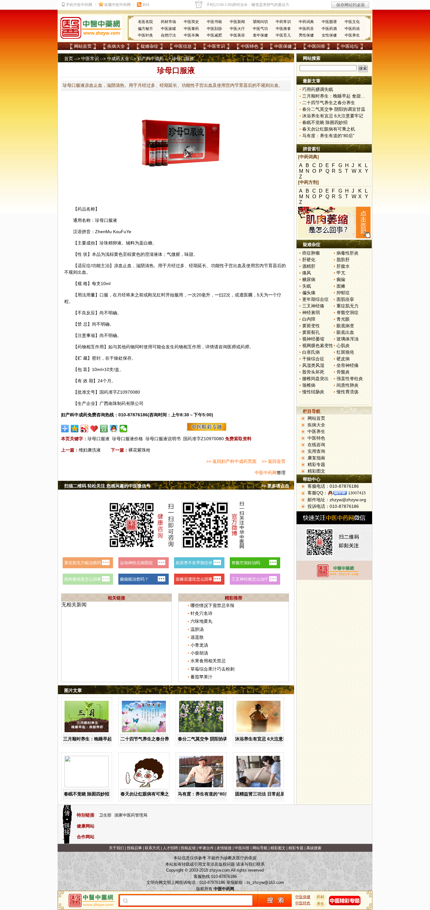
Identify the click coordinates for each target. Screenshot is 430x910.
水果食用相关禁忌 (208, 660)
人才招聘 (170, 848)
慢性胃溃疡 (348, 391)
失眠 (306, 286)
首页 (68, 58)
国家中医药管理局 (131, 815)
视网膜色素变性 (317, 345)
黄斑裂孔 (311, 332)
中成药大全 (118, 58)
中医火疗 (237, 28)
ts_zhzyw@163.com (265, 882)
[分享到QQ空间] (75, 428)
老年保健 (260, 35)
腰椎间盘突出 (315, 378)
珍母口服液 (99, 438)
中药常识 (283, 22)
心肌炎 (343, 345)
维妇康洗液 (90, 449)
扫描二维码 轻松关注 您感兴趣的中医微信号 (107, 485)
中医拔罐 (168, 28)
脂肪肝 (343, 259)
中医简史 (191, 22)
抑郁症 (343, 292)
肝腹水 (343, 266)
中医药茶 (306, 28)
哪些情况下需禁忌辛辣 (212, 605)
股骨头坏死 (313, 371)
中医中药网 (266, 472)
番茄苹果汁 (201, 676)
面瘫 (341, 286)
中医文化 (352, 22)
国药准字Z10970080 (203, 438)
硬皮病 (343, 358)
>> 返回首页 (274, 461)
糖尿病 (308, 279)
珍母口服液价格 (127, 438)
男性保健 (306, 35)
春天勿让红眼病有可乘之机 (147, 793)
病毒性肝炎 (348, 253)
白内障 (308, 319)
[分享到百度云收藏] (94, 428)
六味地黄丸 (201, 621)
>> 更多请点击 (275, 485)
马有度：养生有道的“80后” (204, 793)
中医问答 (316, 46)
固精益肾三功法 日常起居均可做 (266, 793)
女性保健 (329, 35)
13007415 (357, 493)
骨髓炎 (343, 371)
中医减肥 (214, 35)
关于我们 (116, 848)
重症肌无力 (348, 305)
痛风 (306, 272)
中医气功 (260, 28)
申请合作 (206, 848)
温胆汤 (197, 629)
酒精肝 (308, 266)
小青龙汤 (199, 645)
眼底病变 (345, 325)
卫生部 (105, 815)
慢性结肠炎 (313, 391)
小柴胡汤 (199, 652)
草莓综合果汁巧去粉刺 (212, 668)
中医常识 (216, 46)
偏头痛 (308, 292)
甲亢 (341, 272)
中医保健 (283, 46)
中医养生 (352, 35)
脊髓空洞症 (348, 312)
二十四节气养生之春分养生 (147, 738)
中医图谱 (329, 22)
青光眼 (343, 319)
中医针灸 (145, 35)
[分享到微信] (123, 428)
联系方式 (152, 848)
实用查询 (316, 451)
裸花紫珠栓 (139, 449)
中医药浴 (352, 28)
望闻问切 (260, 22)
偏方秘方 (145, 28)
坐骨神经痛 (348, 365)
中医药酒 (329, 28)
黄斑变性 (311, 325)
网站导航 (260, 848)
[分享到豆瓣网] (104, 428)
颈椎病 (308, 385)
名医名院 (145, 22)
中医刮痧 (214, 28)
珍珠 (103, 242)
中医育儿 (283, 35)
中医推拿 (283, 28)
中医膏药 (191, 28)
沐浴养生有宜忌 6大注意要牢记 (265, 738)
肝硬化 (308, 259)
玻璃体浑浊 (348, 338)
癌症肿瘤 (311, 253)
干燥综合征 (313, 358)
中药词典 (306, 22)
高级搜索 (313, 848)
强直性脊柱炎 (350, 378)
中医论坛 (350, 46)
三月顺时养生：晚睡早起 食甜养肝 (97, 738)
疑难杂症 (149, 46)
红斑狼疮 (345, 352)
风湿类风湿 (313, 365)
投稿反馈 (188, 848)
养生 (320, 904)
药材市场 (168, 22)
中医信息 (183, 46)
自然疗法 (168, 35)
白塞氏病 (311, 352)
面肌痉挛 (345, 299)
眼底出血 (345, 332)
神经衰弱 (311, 312)
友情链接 (224, 848)
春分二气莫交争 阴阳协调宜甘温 (209, 738)
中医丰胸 (191, 35)
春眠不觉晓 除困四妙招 (86, 793)
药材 (320, 897)
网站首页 (83, 46)
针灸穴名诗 (201, 613)
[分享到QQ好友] (114, 428)
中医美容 (237, 35)
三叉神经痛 (313, 305)
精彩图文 (316, 471)
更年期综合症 (315, 299)
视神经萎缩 (313, 338)
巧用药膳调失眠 (317, 89)
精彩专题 (316, 464)
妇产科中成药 (150, 58)
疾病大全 (116, 46)
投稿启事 (134, 848)
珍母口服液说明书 (163, 438)
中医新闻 (237, 22)
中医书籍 (214, 22)
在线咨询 (316, 444)
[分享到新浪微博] (84, 428)
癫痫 (341, 279)
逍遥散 (197, 637)
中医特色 (249, 46)
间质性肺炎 (348, 385)
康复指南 (316, 457)
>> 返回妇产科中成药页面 (231, 461)
